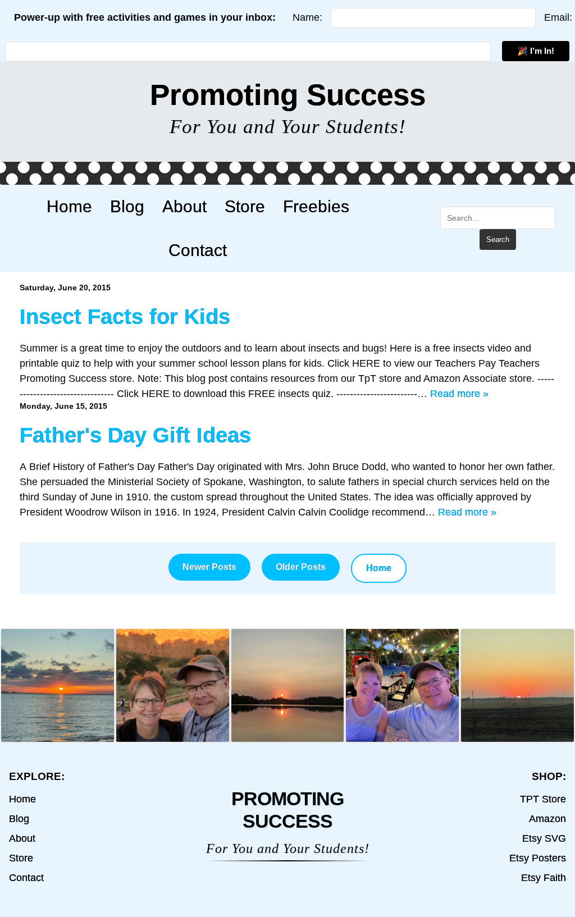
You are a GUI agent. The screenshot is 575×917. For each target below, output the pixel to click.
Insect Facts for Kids (125, 316)
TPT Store (543, 799)
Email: (558, 17)
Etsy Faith (543, 877)
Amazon (547, 818)
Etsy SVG (544, 838)
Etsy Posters (537, 858)
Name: (307, 17)
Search (497, 239)
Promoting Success (288, 94)
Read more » (459, 393)
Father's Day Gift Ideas (135, 435)
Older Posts (301, 567)
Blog (127, 206)
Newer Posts (209, 567)
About (184, 206)
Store (245, 206)
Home (69, 206)
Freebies (316, 206)
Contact (197, 249)
